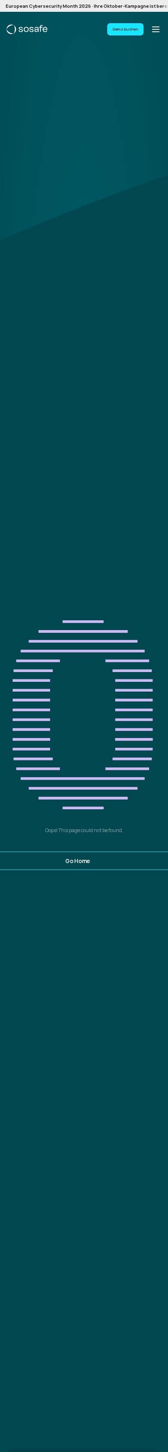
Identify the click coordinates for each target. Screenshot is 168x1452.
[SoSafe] (27, 29)
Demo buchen (125, 29)
